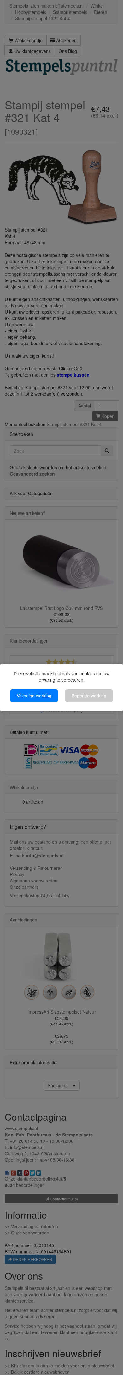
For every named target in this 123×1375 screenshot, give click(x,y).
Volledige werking (34, 695)
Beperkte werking (89, 695)
